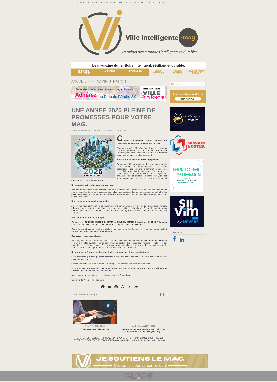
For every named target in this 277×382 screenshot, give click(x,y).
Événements (135, 71)
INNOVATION (109, 338)
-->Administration (109, 81)
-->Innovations (158, 340)
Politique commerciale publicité (95, 329)
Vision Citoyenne (158, 72)
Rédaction (131, 3)
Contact (160, 5)
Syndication (146, 378)
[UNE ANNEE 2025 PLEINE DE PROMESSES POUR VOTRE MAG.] (93, 136)
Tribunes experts (177, 72)
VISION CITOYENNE (142, 338)
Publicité (142, 3)
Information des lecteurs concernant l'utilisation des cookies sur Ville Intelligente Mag (143, 330)
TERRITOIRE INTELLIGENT (88, 338)
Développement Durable (196, 72)
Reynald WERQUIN (88, 130)
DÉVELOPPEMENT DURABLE (99, 340)
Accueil (81, 3)
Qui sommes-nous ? (95, 3)
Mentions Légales (115, 3)
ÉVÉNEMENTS (124, 338)
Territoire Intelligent (83, 72)
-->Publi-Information (141, 340)
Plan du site (131, 378)
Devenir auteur (156, 3)
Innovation (109, 71)
